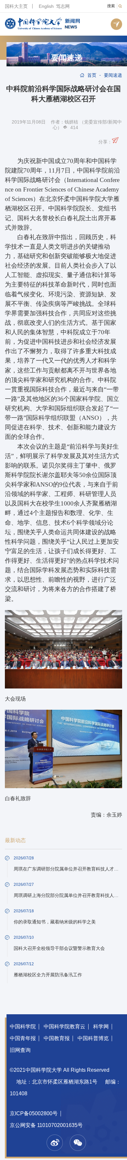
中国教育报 (57, 1038)
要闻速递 (66, 58)
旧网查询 (20, 1050)
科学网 (101, 1026)
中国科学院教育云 (64, 1026)
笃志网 (63, 6)
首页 (91, 75)
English (46, 6)
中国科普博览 (93, 1038)
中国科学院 (23, 1026)
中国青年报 (23, 1038)
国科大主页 (16, 6)
